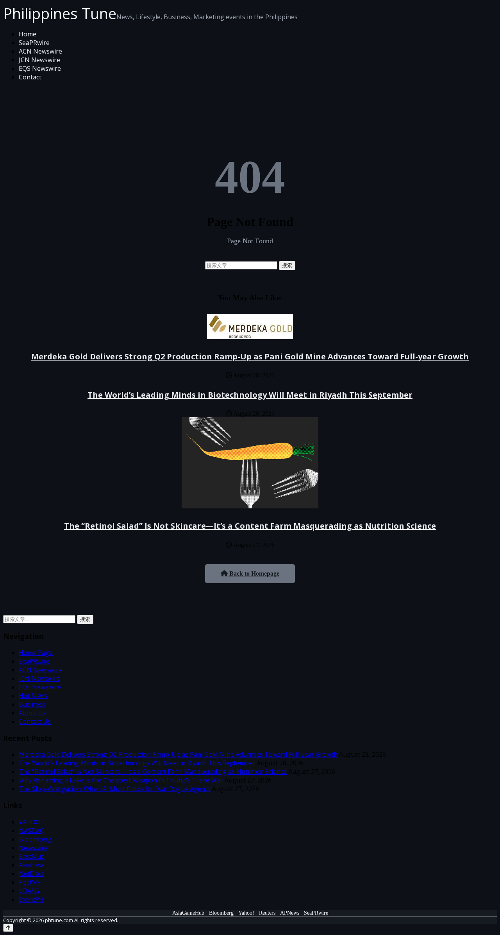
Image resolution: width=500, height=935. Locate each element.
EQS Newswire (40, 68)
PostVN (30, 882)
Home (27, 34)
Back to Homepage (253, 573)
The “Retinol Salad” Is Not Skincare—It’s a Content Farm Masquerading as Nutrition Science (250, 525)
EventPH (31, 899)
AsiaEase (32, 865)
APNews (289, 913)
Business (32, 704)
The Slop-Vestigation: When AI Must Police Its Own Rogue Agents (115, 788)
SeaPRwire (34, 42)
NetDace (31, 873)
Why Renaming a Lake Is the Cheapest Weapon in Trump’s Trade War (121, 780)
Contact (30, 77)
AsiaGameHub (188, 913)
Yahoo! (246, 913)
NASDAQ (32, 830)
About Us (32, 713)
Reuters (267, 913)
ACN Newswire (40, 51)
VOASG (29, 891)
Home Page (36, 652)
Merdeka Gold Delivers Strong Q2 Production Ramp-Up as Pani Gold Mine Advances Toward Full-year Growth (250, 356)
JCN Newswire (39, 60)
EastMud (32, 856)
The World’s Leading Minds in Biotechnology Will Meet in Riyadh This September (250, 394)
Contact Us (35, 721)
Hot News (33, 695)
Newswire (33, 847)
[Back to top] (8, 928)
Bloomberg (35, 839)
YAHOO (29, 822)
